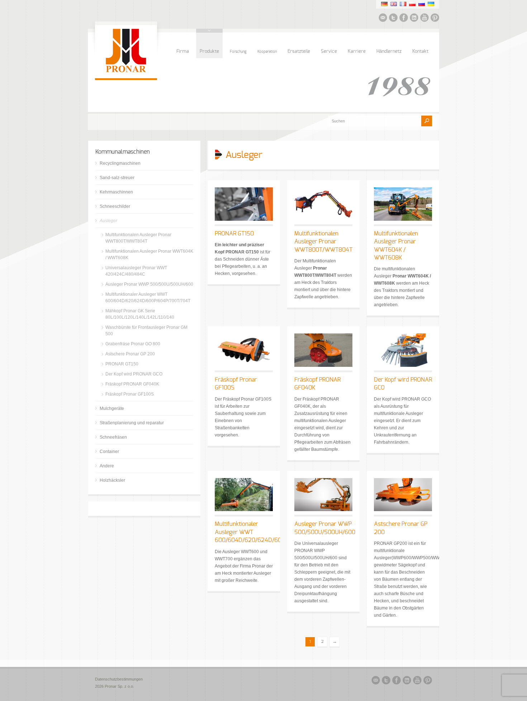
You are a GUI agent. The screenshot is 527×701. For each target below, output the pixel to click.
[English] (393, 4)
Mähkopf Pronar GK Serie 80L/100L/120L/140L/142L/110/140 (139, 314)
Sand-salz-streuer (117, 177)
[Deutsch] (384, 4)
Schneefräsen (113, 437)
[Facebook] (403, 18)
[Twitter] (393, 18)
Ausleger (108, 220)
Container (109, 451)
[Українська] (431, 4)
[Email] (383, 18)
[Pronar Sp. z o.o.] (126, 71)
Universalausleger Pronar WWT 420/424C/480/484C (136, 271)
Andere (107, 465)
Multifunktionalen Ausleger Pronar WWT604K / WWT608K (149, 254)
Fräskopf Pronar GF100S (129, 394)
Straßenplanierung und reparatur (132, 422)
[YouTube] (424, 18)
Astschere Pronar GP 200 (130, 353)
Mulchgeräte (112, 408)
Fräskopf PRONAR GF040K (132, 384)
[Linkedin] (414, 18)
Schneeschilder (115, 206)
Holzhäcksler (112, 480)
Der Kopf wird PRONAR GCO (133, 374)
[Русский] (421, 4)
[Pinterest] (435, 18)
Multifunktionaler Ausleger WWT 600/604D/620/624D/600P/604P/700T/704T (147, 297)
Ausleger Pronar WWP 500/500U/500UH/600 (149, 284)
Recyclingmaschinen (120, 163)
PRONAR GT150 (234, 234)
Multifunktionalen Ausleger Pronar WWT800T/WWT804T (323, 242)
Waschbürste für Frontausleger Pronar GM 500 (146, 330)
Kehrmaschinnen (116, 192)
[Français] (403, 4)
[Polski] (412, 4)
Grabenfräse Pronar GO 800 (132, 343)
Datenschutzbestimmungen (119, 679)
